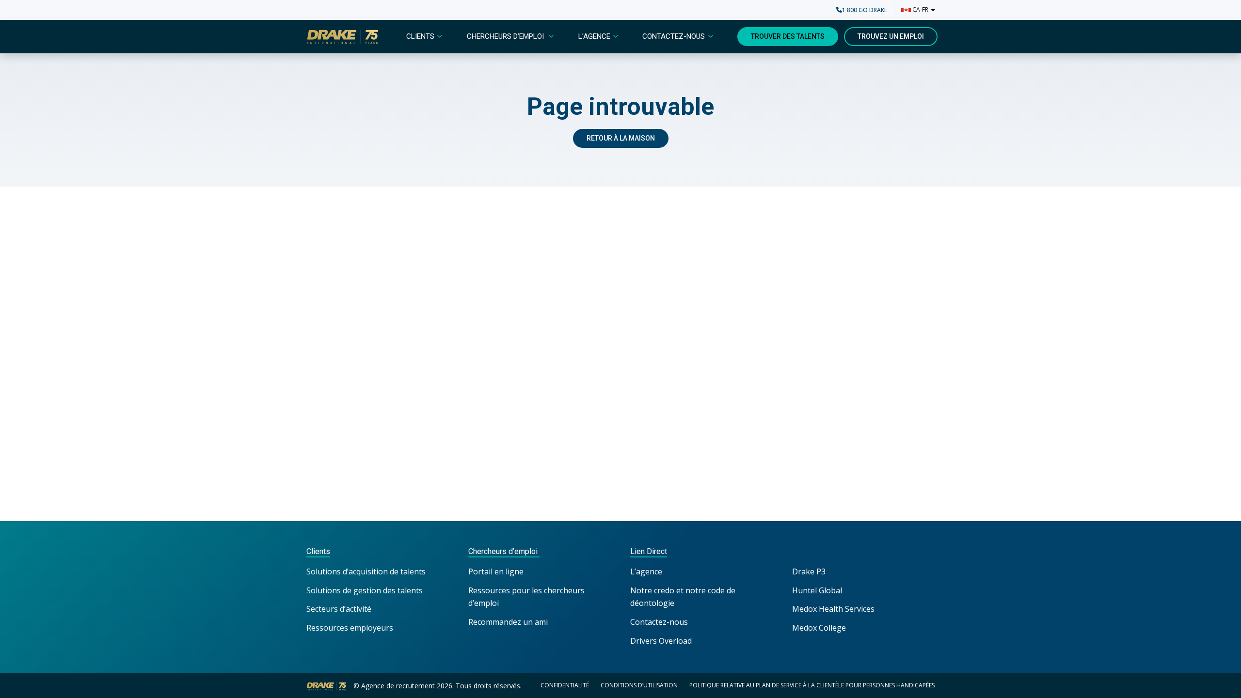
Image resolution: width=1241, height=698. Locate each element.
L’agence (646, 571)
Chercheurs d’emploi (506, 36)
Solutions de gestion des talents (364, 590)
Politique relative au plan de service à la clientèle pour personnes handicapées (812, 685)
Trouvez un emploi (891, 36)
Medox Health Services (833, 608)
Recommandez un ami (508, 622)
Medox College (819, 627)
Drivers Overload (661, 640)
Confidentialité (565, 685)
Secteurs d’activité (338, 608)
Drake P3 (809, 571)
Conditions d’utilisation (639, 685)
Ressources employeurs (349, 627)
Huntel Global (817, 590)
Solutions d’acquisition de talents (367, 571)
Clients (420, 36)
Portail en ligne (496, 571)
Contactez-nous (673, 36)
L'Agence (594, 36)
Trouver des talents (788, 36)
